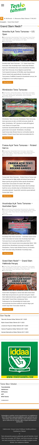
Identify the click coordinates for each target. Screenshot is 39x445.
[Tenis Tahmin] (19, 7)
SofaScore (4, 389)
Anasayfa (3, 22)
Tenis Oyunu (23, 268)
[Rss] (19, 433)
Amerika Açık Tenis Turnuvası (20, 37)
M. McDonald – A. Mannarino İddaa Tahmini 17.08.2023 (20, 18)
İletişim (23, 431)
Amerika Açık (7, 37)
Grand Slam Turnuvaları (19, 38)
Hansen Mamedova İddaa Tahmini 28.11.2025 (14, 332)
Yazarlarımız (16, 431)
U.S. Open (24, 40)
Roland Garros (31, 152)
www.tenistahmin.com (19, 417)
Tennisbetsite (5, 387)
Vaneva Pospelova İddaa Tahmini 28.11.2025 (14, 329)
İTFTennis (4, 392)
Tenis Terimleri (25, 269)
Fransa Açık (7, 151)
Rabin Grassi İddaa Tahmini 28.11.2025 (12, 322)
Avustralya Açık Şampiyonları (20, 209)
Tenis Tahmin (30, 38)
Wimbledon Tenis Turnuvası (14, 89)
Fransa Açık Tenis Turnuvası (18, 151)
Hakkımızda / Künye (9, 429)
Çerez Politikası (20, 429)
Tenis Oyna (16, 268)
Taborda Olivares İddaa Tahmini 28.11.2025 (14, 319)
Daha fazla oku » (8, 82)
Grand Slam (31, 37)
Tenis (3, 94)
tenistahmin (32, 420)
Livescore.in (4, 400)
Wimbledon (12, 95)
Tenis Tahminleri (7, 40)
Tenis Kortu (9, 94)
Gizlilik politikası (31, 429)
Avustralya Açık (8, 209)
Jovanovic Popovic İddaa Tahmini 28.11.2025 (14, 326)
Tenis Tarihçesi (16, 40)
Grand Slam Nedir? (7, 38)
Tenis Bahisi (9, 268)
